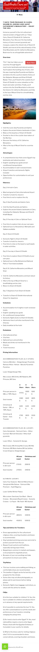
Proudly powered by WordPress (13, 647)
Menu (20, 15)
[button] (5, 646)
